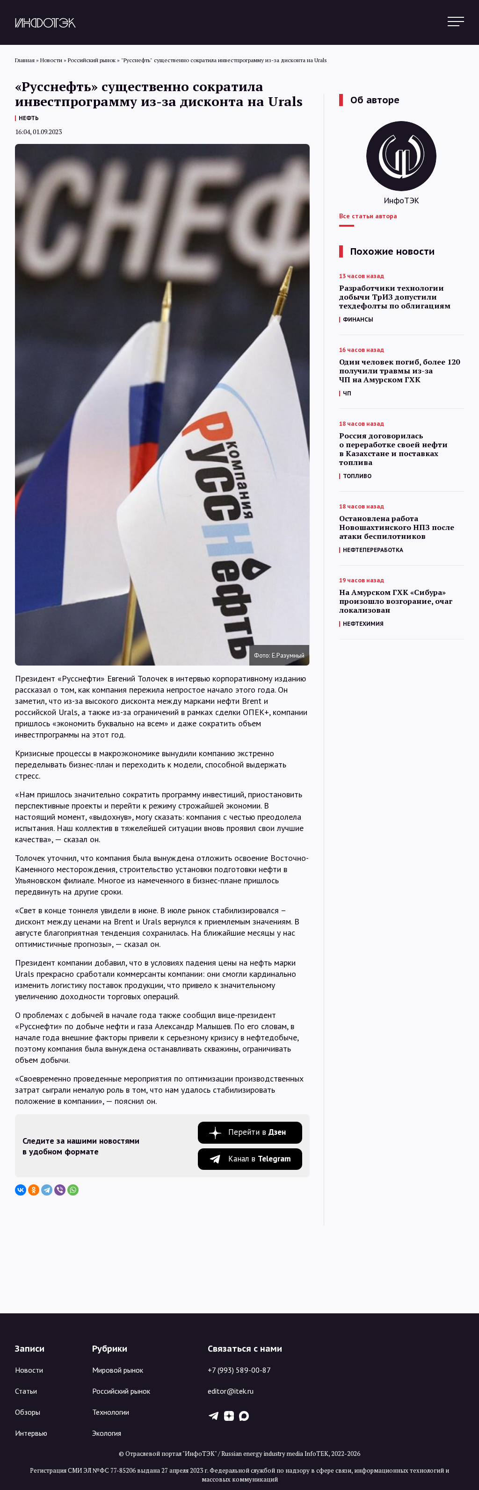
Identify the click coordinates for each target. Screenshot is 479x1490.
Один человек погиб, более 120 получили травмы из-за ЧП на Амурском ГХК (399, 371)
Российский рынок (121, 1391)
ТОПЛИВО (357, 476)
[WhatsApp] (73, 1190)
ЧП (347, 393)
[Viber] (59, 1190)
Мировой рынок (117, 1370)
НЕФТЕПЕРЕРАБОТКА (373, 549)
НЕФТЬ (29, 118)
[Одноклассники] (33, 1190)
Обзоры (27, 1412)
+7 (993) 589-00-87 (239, 1370)
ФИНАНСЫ (358, 319)
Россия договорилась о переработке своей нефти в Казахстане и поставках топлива (393, 449)
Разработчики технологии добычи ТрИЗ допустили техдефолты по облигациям (394, 297)
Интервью (31, 1433)
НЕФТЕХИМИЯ (363, 623)
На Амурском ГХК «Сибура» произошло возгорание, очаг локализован (395, 601)
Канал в (259, 1158)
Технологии (110, 1412)
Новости (29, 1370)
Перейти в (257, 1132)
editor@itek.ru (231, 1391)
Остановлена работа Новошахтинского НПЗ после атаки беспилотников (396, 527)
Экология (106, 1433)
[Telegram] (46, 1190)
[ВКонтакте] (20, 1190)
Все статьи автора (368, 216)
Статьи (26, 1391)
